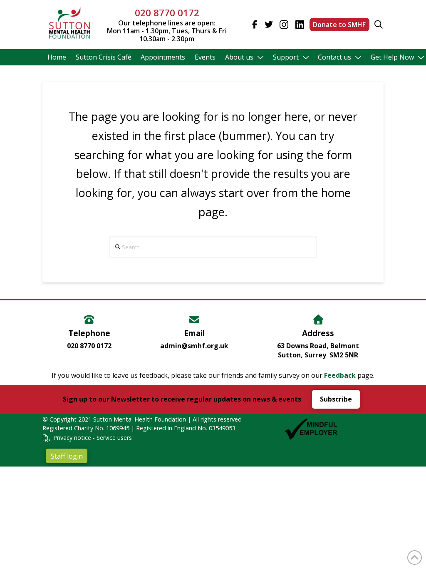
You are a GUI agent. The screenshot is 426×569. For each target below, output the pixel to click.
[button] (379, 24)
